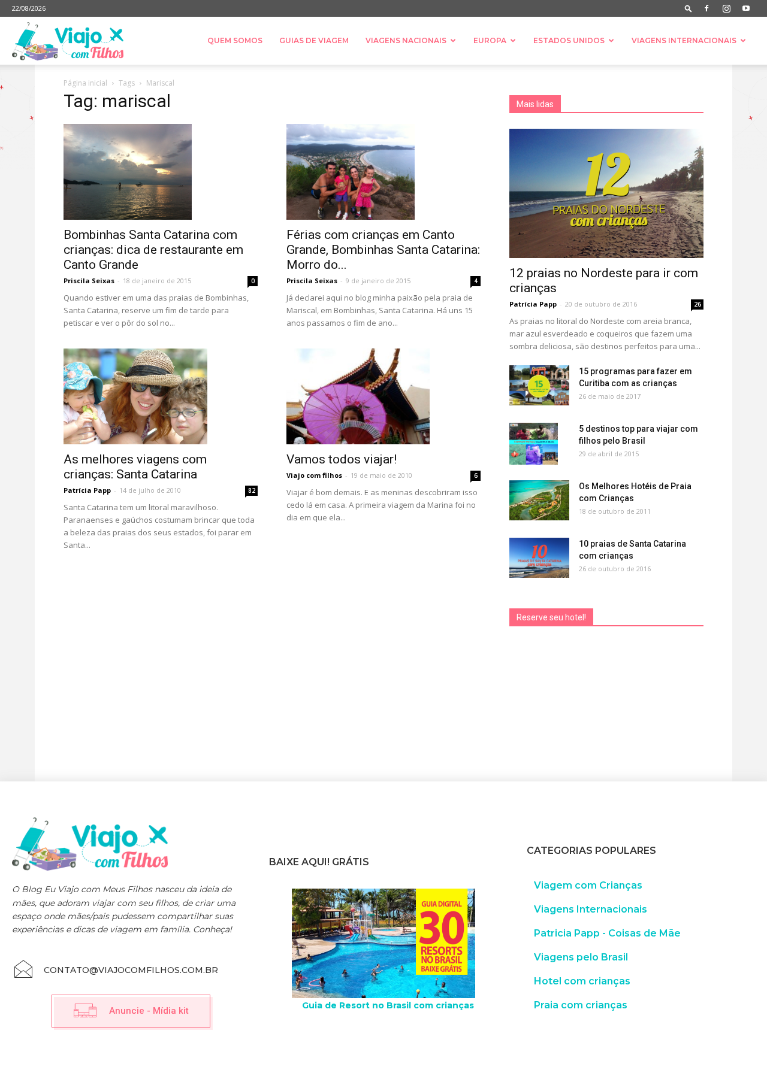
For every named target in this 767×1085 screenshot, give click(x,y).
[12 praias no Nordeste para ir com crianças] (606, 193)
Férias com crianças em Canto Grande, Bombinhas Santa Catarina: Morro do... (383, 250)
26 (697, 304)
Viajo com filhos (314, 475)
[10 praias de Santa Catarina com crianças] (539, 558)
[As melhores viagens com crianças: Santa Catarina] (161, 396)
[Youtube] (746, 8)
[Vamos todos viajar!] (383, 396)
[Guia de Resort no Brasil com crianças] (383, 943)
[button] (688, 8)
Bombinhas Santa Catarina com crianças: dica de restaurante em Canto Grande (153, 250)
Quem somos (234, 40)
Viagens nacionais (406, 40)
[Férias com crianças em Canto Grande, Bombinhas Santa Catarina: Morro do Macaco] (383, 172)
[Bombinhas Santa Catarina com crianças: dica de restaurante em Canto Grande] (161, 172)
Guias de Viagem (314, 40)
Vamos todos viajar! (341, 459)
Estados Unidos (569, 40)
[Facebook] (706, 8)
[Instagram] (726, 8)
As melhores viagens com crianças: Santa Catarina (135, 466)
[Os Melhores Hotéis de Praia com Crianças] (539, 500)
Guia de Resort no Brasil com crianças (388, 1005)
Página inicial (85, 83)
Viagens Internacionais (684, 40)
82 (251, 490)
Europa (489, 40)
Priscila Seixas (89, 280)
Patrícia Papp (87, 490)
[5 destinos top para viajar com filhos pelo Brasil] (533, 444)
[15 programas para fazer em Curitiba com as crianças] (539, 385)
